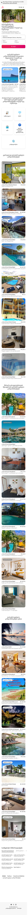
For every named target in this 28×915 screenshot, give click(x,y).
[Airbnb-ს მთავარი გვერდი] (3, 7)
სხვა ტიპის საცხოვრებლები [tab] (8, 850)
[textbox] (7, 42)
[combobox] (13, 37)
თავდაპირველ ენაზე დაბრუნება (10, 3)
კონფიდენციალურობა (11, 908)
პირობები (19, 908)
